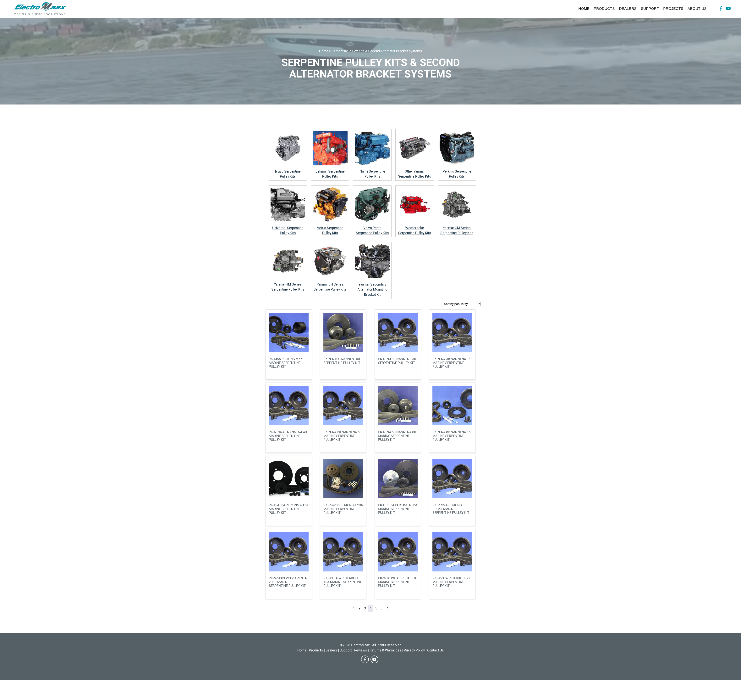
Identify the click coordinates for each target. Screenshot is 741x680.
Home (584, 9)
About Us (697, 9)
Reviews (360, 650)
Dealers (628, 9)
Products (604, 9)
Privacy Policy (414, 650)
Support (650, 9)
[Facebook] (721, 9)
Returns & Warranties (385, 650)
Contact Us (435, 650)
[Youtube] (728, 9)
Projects (673, 9)
